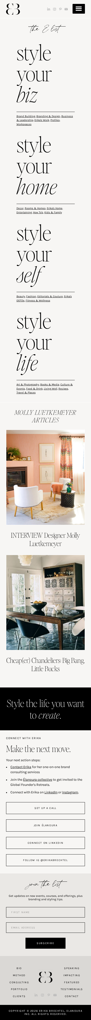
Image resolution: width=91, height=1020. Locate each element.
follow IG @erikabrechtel (45, 860)
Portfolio (19, 989)
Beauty (21, 296)
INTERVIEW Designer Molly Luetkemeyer (45, 539)
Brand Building (26, 116)
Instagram (70, 792)
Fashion (31, 296)
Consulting (19, 982)
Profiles (55, 120)
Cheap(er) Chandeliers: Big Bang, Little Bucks (45, 664)
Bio (19, 968)
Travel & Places (26, 392)
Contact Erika (20, 767)
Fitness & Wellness (38, 300)
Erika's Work (41, 120)
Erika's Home (54, 208)
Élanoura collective (37, 780)
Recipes (63, 388)
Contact (72, 996)
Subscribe (45, 943)
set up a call (45, 808)
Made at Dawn (46, 969)
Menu (79, 9)
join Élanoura (46, 825)
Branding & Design (48, 116)
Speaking (71, 968)
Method (19, 975)
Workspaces (24, 124)
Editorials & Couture (50, 296)
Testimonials (72, 989)
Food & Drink (34, 388)
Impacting (71, 975)
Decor (20, 208)
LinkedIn (51, 792)
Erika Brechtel (13, 9)
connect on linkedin (45, 842)
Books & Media (49, 384)
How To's (38, 212)
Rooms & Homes (35, 208)
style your (34, 74)
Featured (72, 982)
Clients (19, 996)
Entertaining (24, 212)
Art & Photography (28, 384)
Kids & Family (53, 212)
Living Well (50, 388)
